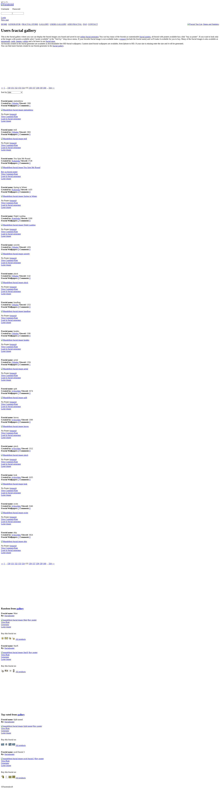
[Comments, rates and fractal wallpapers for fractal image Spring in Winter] (19, 196)
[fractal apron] (6, 778)
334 (50, 88)
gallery (20, 608)
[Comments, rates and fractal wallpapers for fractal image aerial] (14, 369)
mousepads (5, 41)
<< (2, 88)
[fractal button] (10, 639)
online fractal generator (89, 37)
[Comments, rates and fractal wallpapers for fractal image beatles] (15, 340)
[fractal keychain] (13, 639)
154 (23, 88)
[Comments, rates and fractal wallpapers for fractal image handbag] (16, 311)
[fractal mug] (6, 745)
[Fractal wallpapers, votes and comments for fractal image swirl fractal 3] (17, 759)
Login (3, 18)
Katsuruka (16, 161)
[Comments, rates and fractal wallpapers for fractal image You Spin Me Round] (20, 167)
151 (12, 88)
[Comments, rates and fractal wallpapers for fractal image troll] (14, 139)
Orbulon (15, 103)
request (123, 39)
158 (37, 88)
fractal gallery (58, 46)
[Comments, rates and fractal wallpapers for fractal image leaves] (15, 426)
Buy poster (32, 620)
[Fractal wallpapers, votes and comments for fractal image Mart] (14, 620)
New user (5, 20)
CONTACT (93, 24)
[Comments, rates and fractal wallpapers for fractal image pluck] (14, 282)
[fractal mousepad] (10, 745)
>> (53, 88)
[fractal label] (10, 672)
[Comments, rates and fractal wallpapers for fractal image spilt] (14, 398)
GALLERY (44, 24)
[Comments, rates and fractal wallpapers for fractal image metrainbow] (17, 110)
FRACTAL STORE (30, 24)
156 (30, 88)
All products (21, 639)
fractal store (50, 41)
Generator (5, 624)
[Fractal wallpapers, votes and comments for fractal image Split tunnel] (17, 726)
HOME (4, 24)
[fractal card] (6, 639)
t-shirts (25, 41)
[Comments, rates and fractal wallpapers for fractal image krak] (14, 484)
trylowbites (16, 391)
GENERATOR (14, 24)
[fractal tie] (2, 778)
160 (44, 88)
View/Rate (5, 622)
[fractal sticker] (2, 639)
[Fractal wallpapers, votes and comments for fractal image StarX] (14, 652)
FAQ (85, 24)
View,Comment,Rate (9, 116)
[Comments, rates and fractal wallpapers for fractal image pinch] (14, 455)
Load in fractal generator (11, 119)
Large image (6, 121)
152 (16, 88)
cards (13, 41)
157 (33, 88)
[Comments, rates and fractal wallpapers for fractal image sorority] (15, 254)
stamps (19, 41)
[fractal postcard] (10, 778)
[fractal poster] (2, 745)
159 (41, 88)
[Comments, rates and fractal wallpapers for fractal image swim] (14, 513)
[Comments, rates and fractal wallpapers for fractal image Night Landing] (18, 225)
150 (8, 88)
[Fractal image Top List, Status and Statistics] (203, 24)
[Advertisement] (77, 67)
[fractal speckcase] (13, 672)
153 (19, 88)
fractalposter (9, 616)
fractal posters (145, 37)
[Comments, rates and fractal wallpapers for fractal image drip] (14, 541)
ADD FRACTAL (74, 24)
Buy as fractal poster (9, 172)
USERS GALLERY (58, 24)
